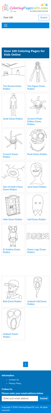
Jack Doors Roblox (36, 187)
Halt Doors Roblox (36, 219)
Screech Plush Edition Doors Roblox (34, 121)
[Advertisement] (25, 37)
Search (43, 17)
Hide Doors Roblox (12, 219)
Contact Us (14, 380)
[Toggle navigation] (6, 25)
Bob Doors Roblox (12, 301)
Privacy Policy (15, 383)
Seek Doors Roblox (13, 119)
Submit (43, 398)
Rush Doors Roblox (37, 154)
